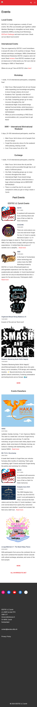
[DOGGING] (8, 231)
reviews (12, 58)
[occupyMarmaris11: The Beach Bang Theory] (17, 529)
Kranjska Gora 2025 (23, 487)
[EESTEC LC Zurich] (8, 2)
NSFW (19, 208)
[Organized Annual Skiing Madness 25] (17, 298)
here (29, 68)
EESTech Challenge (7, 34)
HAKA (3, 429)
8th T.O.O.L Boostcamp (8, 453)
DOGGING (20, 225)
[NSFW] (8, 214)
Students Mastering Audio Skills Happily (14, 359)
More (18, 383)
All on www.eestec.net (18, 572)
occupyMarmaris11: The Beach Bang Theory (15, 547)
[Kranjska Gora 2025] (8, 493)
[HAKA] (17, 410)
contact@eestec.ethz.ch (9, 629)
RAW (18, 252)
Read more (22, 248)
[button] (31, 2)
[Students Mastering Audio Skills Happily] (17, 341)
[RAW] (8, 258)
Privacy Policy (6, 636)
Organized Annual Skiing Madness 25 (13, 317)
